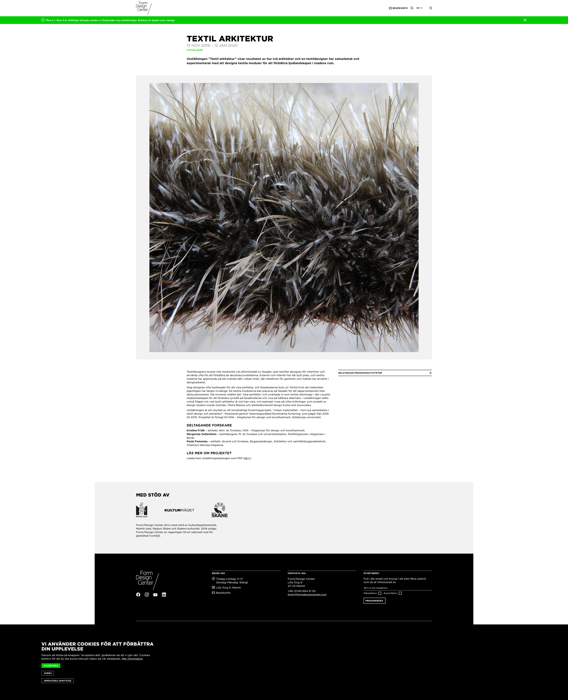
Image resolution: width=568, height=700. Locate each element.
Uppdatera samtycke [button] (57, 680)
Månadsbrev (370, 593)
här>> (247, 458)
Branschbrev (390, 593)
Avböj (48, 673)
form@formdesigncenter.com (307, 594)
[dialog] (284, 662)
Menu (430, 8)
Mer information (132, 658)
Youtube (155, 595)
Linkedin (164, 595)
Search (412, 8)
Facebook (138, 595)
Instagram (147, 595)
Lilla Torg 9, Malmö (228, 587)
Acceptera (51, 665)
